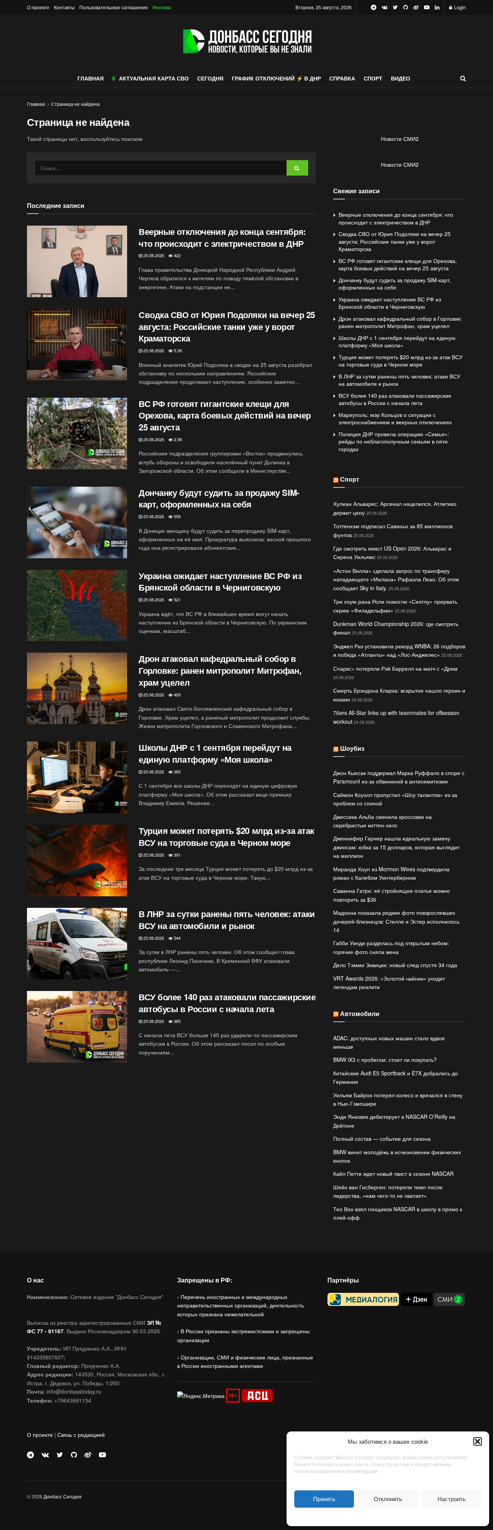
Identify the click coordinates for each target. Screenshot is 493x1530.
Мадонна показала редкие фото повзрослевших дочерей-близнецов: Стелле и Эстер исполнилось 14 (396, 921)
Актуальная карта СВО (154, 78)
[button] (477, 1441)
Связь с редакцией (81, 1434)
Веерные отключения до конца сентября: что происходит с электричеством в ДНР (222, 237)
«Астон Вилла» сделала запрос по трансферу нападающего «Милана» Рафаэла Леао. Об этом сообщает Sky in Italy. (396, 579)
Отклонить (388, 1499)
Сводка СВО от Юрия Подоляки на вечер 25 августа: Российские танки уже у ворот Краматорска (227, 326)
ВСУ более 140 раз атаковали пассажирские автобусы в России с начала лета (227, 1003)
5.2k (177, 350)
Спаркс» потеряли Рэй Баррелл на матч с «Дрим (395, 668)
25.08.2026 (153, 255)
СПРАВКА (342, 78)
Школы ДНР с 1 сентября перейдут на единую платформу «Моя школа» (215, 753)
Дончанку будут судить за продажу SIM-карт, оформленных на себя (219, 498)
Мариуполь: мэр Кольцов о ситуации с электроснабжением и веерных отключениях (395, 418)
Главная (36, 103)
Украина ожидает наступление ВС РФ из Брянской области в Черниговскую (220, 581)
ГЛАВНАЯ (90, 78)
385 (177, 771)
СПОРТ (373, 78)
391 (177, 855)
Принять (324, 1499)
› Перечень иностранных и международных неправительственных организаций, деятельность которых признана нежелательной (240, 1305)
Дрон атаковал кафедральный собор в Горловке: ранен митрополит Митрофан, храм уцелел (220, 670)
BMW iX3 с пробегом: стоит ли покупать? (385, 1059)
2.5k (177, 439)
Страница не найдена (75, 103)
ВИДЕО (400, 78)
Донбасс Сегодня (63, 1496)
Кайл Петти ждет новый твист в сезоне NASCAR (393, 1173)
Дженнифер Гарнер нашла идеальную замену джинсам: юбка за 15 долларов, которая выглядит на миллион (396, 846)
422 (177, 255)
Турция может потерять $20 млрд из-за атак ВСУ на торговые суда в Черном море (226, 836)
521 (177, 599)
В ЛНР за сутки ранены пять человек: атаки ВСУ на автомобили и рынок (227, 919)
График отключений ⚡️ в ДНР (276, 78)
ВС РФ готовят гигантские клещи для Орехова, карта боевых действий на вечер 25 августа (225, 415)
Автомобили (359, 1013)
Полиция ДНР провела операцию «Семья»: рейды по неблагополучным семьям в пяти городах (394, 441)
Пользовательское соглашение (113, 7)
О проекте (38, 7)
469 (177, 694)
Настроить (452, 1499)
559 (177, 516)
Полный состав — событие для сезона (382, 1138)
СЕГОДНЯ (210, 78)
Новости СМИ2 (400, 138)
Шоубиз (352, 748)
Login (459, 7)
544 (177, 938)
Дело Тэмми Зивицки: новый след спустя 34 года (395, 965)
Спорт (349, 479)
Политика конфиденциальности (388, 1516)
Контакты (64, 7)
